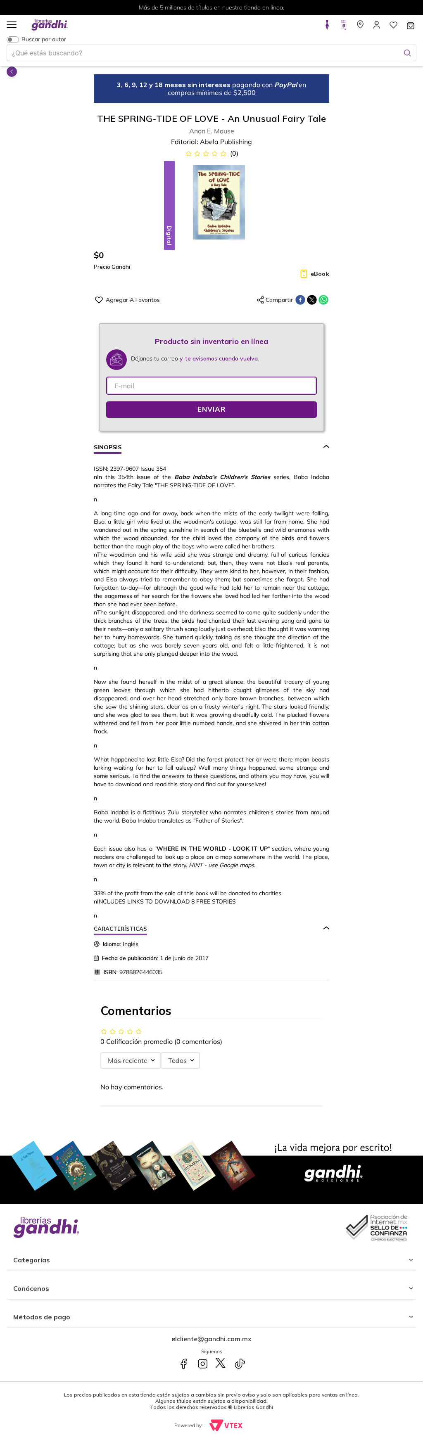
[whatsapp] (323, 300)
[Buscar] (407, 53)
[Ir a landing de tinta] (327, 27)
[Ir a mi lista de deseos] (393, 27)
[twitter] (312, 300)
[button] (12, 25)
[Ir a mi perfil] (377, 27)
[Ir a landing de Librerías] (360, 27)
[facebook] (300, 300)
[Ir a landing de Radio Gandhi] (344, 27)
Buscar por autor (43, 39)
